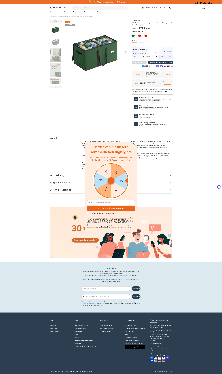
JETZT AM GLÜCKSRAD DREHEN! (111, 208)
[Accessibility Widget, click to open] (219, 187)
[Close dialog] (134, 144)
